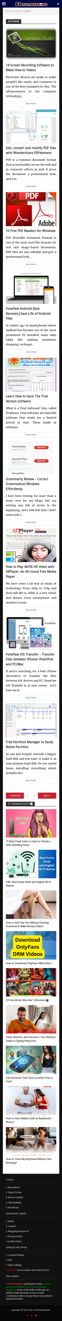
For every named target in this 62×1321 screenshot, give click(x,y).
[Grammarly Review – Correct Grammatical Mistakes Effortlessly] (31, 457)
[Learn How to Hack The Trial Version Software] (31, 374)
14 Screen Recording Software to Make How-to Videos (30, 67)
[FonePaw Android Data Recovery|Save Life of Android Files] (31, 286)
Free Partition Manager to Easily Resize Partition (29, 744)
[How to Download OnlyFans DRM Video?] (31, 945)
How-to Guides (15, 1197)
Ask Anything (14, 1202)
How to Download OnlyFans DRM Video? (29, 963)
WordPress (13, 1207)
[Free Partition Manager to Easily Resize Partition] (31, 720)
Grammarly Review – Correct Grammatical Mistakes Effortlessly (27, 484)
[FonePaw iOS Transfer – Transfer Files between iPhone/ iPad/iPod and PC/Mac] (31, 632)
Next (46, 796)
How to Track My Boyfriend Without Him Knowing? (29, 1161)
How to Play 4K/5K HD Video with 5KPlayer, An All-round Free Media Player (31, 571)
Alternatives (14, 1187)
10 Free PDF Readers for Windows (31, 231)
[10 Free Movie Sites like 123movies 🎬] (31, 982)
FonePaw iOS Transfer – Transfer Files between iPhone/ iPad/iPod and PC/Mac (30, 659)
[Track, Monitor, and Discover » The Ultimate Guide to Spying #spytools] (31, 1019)
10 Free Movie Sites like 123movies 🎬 (27, 1000)
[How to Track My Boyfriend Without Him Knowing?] (31, 1141)
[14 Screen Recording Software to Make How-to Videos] (31, 43)
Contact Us (11, 1270)
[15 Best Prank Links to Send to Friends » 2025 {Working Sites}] (31, 823)
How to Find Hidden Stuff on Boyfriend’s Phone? (28, 1120)
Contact (12, 1226)
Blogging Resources (18, 1231)
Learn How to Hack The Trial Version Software (27, 398)
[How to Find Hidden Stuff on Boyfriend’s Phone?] (31, 1100)
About (11, 1221)
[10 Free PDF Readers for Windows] (31, 208)
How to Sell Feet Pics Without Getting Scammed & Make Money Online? (27, 924)
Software (18, 11)
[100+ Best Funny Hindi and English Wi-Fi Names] (31, 864)
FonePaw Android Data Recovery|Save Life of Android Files (28, 313)
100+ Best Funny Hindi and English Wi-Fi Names (28, 883)
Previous (16, 796)
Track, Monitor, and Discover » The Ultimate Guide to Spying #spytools (31, 1039)
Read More (31, 104)
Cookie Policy (15, 1241)
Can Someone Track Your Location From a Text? (29, 1079)
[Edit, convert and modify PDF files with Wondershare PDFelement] (31, 126)
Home (9, 11)
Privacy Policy (15, 1236)
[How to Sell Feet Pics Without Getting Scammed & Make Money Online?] (31, 904)
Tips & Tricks (14, 1192)
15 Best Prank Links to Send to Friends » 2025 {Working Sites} (28, 843)
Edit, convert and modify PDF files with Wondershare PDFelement (31, 150)
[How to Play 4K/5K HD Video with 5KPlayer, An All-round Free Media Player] (31, 545)
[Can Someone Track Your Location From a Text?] (31, 1059)
